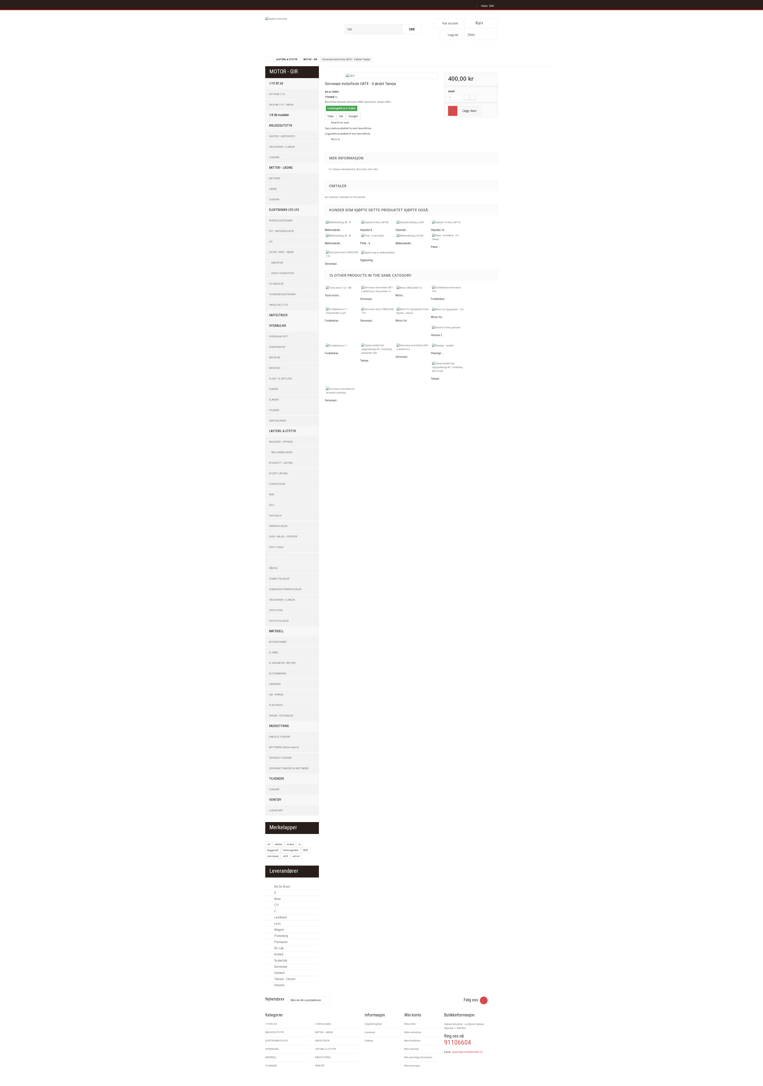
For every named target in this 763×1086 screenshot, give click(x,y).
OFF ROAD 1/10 (277, 94)
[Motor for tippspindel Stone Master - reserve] (413, 311)
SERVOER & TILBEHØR (280, 757)
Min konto (412, 1014)
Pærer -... (436, 247)
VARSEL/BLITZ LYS (278, 304)
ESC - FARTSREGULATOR (281, 231)
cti (268, 844)
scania (290, 844)
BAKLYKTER (277, 262)
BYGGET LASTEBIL (278, 473)
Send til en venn (340, 122)
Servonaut (280, 967)
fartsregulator (291, 850)
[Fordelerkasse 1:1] (342, 345)
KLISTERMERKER (277, 673)
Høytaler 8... (367, 230)
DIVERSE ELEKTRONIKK (280, 220)
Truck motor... (332, 295)
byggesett (272, 850)
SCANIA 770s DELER (279, 578)
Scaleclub (280, 960)
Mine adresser (411, 1048)
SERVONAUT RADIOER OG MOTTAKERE (289, 768)
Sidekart (369, 1040)
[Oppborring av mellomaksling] (378, 252)
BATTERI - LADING (281, 168)
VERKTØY (275, 800)
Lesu (277, 923)
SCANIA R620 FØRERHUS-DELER (285, 589)
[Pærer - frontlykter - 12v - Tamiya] (448, 237)
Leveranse (370, 1032)
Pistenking (280, 936)
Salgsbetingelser (373, 1023)
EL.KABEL (274, 652)
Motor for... (402, 320)
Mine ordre (409, 1023)
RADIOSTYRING (279, 726)
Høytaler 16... (438, 230)
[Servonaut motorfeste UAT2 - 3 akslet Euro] (413, 347)
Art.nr (328, 91)
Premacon (280, 942)
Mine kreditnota (412, 1040)
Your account (450, 23)
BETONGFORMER (278, 641)
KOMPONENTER (277, 346)
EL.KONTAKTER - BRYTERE (282, 662)
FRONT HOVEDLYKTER (282, 273)
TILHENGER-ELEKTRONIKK (282, 294)
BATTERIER (274, 178)
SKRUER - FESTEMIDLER (281, 715)
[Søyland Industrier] (302, 31)
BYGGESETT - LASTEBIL (281, 462)
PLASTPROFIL (276, 705)
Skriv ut (335, 139)
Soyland (279, 973)
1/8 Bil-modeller (279, 115)
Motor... (400, 295)
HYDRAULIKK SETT (278, 336)
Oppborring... (367, 260)
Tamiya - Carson (284, 979)
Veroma (278, 985)
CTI (276, 905)
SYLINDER (274, 410)
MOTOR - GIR (310, 59)
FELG (271, 504)
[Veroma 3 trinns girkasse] (448, 327)
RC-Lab (278, 948)
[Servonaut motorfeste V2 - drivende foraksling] (342, 391)
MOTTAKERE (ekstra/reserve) (284, 747)
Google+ (353, 116)
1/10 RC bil (276, 83)
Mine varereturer (412, 1032)
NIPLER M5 (274, 368)
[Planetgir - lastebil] (448, 345)
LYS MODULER (276, 283)
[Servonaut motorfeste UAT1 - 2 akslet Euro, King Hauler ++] (378, 289)
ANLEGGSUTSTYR (280, 125)
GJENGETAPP (276, 810)
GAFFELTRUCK (278, 315)
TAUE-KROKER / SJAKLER (282, 146)
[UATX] (350, 75)
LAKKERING (275, 684)
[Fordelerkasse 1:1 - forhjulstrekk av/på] (342, 311)
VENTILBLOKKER (277, 420)
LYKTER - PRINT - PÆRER (281, 252)
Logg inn (453, 35)
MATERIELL (276, 631)
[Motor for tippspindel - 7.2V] (448, 309)
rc (299, 844)
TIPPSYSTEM (276, 610)
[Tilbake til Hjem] (269, 59)
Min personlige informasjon (418, 1057)
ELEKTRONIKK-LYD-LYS (284, 210)
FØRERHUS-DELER (278, 526)
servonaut (273, 856)
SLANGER (274, 399)
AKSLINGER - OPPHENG (281, 441)
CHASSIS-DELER (277, 483)
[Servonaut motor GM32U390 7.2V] (342, 254)
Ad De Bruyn (281, 886)
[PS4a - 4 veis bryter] (378, 236)
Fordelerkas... (438, 299)
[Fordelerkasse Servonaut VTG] (448, 289)
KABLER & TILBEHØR (279, 736)
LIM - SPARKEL (276, 694)
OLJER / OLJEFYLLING (280, 378)
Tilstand (329, 96)
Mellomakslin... (333, 230)
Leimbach (280, 917)
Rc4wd (278, 954)
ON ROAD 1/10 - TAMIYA (281, 104)
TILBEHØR (274, 157)
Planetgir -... (437, 353)
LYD (271, 241)
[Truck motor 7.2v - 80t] (342, 288)
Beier (277, 899)
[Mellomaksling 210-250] (413, 236)
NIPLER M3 (274, 357)
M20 (305, 850)
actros (296, 856)
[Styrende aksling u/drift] (413, 222)
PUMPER (273, 389)
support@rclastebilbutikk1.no (467, 1051)
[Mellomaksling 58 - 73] (342, 222)
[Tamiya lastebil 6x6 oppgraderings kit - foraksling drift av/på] (448, 367)
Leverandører (283, 871)
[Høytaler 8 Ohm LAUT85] (378, 222)
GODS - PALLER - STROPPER (283, 536)
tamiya (278, 844)
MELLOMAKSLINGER (281, 452)
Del (341, 116)
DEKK (271, 494)
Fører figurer (275, 515)
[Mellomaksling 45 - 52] (342, 236)
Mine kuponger (412, 1065)
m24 (285, 856)
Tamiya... (365, 360)
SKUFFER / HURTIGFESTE (282, 136)
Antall (451, 91)
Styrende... (402, 230)
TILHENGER (276, 779)
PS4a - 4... (366, 243)
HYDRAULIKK (277, 326)
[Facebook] (484, 1000)
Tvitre (330, 116)
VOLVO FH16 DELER (279, 620)
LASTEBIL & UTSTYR (286, 59)
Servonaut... (331, 264)
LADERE (273, 188)
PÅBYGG (273, 568)
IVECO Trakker (276, 547)
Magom (278, 930)
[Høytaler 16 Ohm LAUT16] (448, 222)
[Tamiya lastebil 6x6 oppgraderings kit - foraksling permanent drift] (378, 349)
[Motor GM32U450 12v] (413, 288)
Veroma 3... (437, 335)
